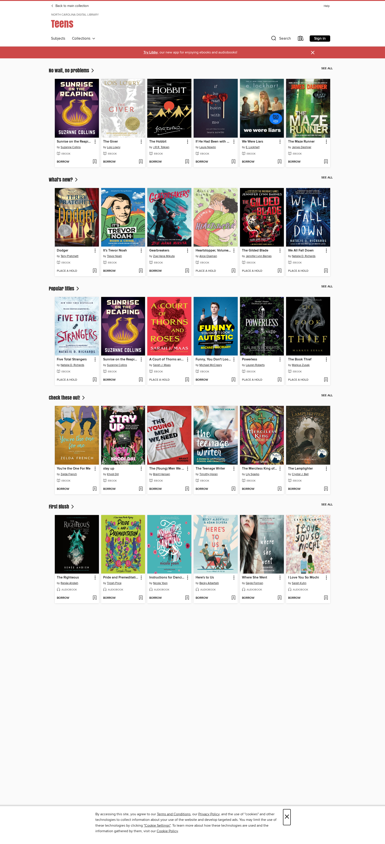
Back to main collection (72, 6)
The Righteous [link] (68, 578)
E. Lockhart (253, 147)
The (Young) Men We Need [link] (167, 469)
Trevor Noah (114, 256)
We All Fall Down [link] (301, 251)
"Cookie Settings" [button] (157, 825)
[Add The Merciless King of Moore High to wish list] (279, 489)
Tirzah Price (114, 583)
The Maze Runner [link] (301, 142)
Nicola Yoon (160, 583)
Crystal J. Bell (300, 474)
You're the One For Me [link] (73, 469)
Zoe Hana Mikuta (164, 256)
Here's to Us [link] (205, 578)
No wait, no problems (69, 70)
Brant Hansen (161, 474)
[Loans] (300, 39)
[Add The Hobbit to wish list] (187, 162)
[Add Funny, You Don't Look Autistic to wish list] (233, 380)
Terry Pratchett (69, 256)
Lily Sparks (252, 474)
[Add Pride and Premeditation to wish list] (140, 598)
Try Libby (150, 52)
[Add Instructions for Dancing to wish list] (187, 598)
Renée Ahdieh (69, 583)
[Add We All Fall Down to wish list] (326, 271)
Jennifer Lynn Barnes (259, 256)
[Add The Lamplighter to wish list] (326, 489)
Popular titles (62, 288)
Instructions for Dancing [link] (167, 578)
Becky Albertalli (209, 583)
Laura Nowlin (207, 147)
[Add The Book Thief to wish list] (326, 380)
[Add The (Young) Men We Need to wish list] (187, 489)
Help (327, 6)
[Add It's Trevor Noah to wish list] (140, 271)
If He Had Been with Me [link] (213, 142)
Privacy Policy (208, 814)
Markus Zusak (301, 365)
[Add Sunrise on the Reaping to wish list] (94, 162)
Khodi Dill (113, 474)
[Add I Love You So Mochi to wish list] (326, 598)
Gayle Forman (254, 583)
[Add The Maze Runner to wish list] (326, 162)
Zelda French (69, 474)
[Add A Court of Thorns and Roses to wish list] (187, 380)
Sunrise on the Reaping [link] (74, 142)
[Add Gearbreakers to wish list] (187, 271)
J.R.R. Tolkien (161, 147)
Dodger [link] (62, 251)
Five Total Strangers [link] (72, 360)
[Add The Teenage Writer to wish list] (233, 489)
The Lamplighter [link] (300, 469)
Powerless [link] (249, 360)
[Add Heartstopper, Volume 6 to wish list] (233, 271)
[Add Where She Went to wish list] (279, 598)
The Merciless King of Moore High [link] (260, 469)
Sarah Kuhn (299, 583)
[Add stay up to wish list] (140, 489)
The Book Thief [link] (299, 360)
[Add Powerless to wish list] (279, 380)
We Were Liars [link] (252, 142)
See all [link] (327, 68)
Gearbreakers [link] (159, 251)
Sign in (320, 38)
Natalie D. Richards (303, 256)
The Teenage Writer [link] (210, 469)
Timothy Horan (208, 474)
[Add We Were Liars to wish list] (279, 162)
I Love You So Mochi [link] (303, 578)
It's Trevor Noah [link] (115, 251)
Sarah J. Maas (162, 365)
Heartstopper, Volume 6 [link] (213, 251)
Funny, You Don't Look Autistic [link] (213, 360)
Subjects (58, 38)
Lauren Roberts (255, 365)
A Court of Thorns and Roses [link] (167, 360)
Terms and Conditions (173, 814)
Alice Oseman (208, 256)
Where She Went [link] (254, 578)
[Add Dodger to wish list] (94, 271)
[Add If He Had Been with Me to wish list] (233, 162)
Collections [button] (82, 38)
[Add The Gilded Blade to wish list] (279, 271)
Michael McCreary (210, 365)
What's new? (61, 179)
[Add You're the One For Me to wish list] (94, 489)
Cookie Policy (167, 831)
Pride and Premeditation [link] (121, 578)
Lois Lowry (113, 147)
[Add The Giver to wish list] (140, 162)
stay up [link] (108, 469)
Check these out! (65, 397)
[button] (280, 39)
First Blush (59, 506)
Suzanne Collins (71, 147)
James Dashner (301, 147)
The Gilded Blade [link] (255, 251)
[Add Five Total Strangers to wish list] (94, 380)
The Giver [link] (110, 142)
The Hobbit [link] (157, 142)
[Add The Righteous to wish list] (94, 598)
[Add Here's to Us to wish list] (233, 598)
